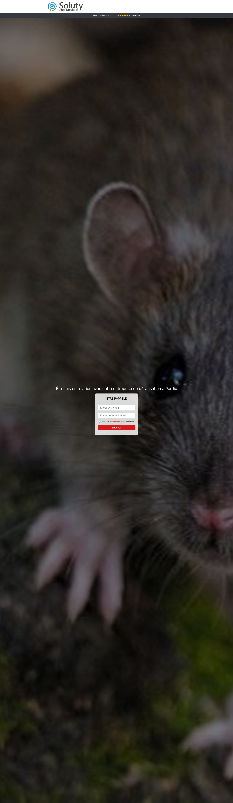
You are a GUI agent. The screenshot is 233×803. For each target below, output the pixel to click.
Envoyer (116, 427)
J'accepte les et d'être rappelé (117, 422)
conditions (116, 422)
